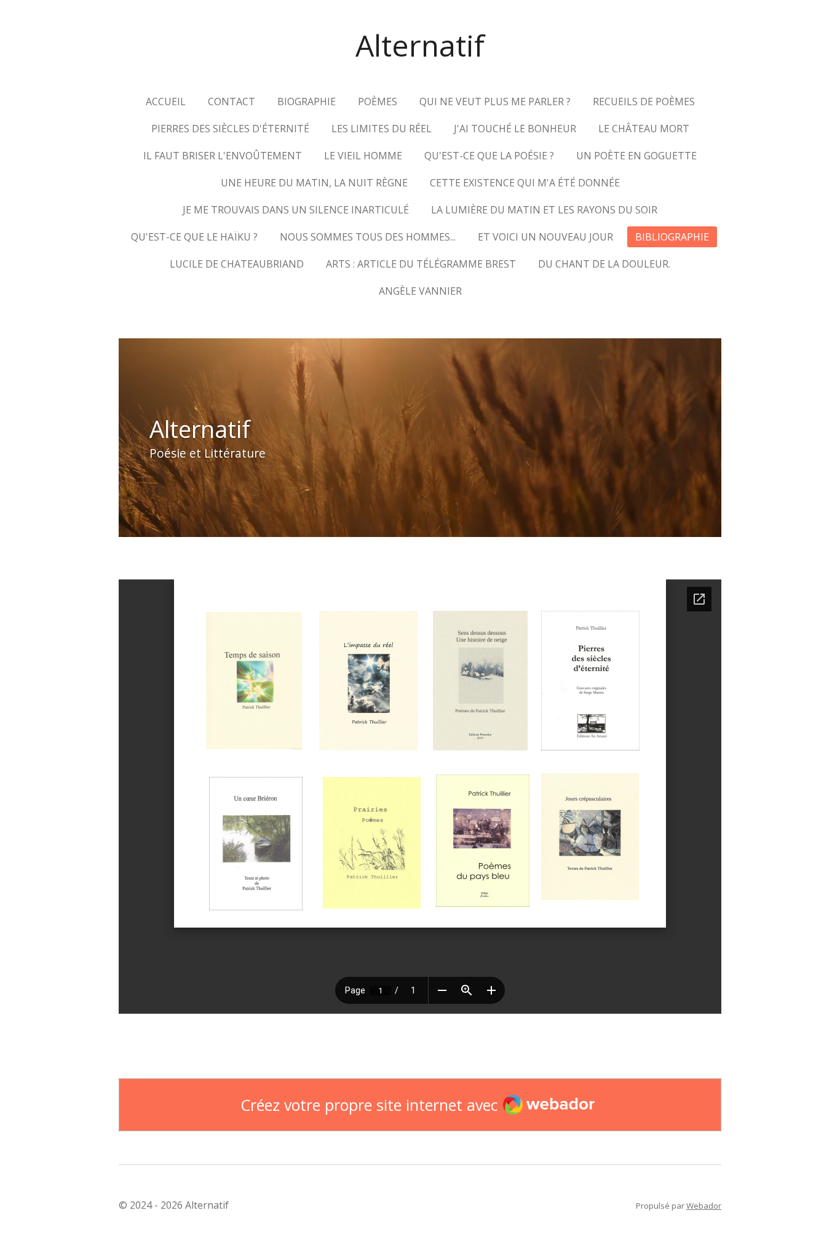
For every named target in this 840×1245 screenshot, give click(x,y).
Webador (703, 1205)
